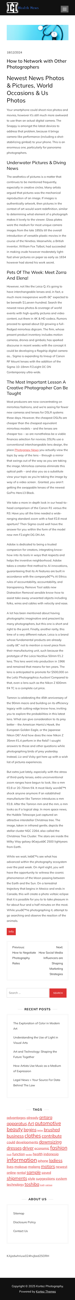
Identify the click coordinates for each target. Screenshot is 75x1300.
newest (61, 1166)
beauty (15, 1129)
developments (27, 1142)
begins (30, 1129)
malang (34, 1166)
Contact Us (20, 1231)
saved (46, 1172)
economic (41, 1148)
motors (48, 1166)
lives (10, 1166)
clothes (33, 1135)
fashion (58, 1148)
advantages (16, 1117)
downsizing (50, 1142)
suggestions (45, 1178)
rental (21, 1172)
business (15, 1136)
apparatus (17, 1123)
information (22, 1159)
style (31, 1178)
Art (31, 1123)
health (38, 1154)
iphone (43, 1160)
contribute (52, 1136)
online (11, 1172)
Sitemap (18, 1213)
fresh (9, 1154)
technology (15, 1184)
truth (42, 1185)
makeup (20, 1166)
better (40, 1130)
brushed (52, 1129)
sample (34, 1172)
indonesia (51, 1154)
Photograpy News (27, 450)
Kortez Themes (46, 1291)
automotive (48, 1123)
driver (28, 1148)
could (11, 1142)
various (48, 1185)
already (32, 1117)
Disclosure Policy (24, 1222)
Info (11, 931)
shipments (17, 1178)
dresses (14, 1148)
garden (29, 1154)
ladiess (55, 1160)
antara (45, 1117)
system (61, 1178)
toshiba (32, 1184)
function (18, 1154)
